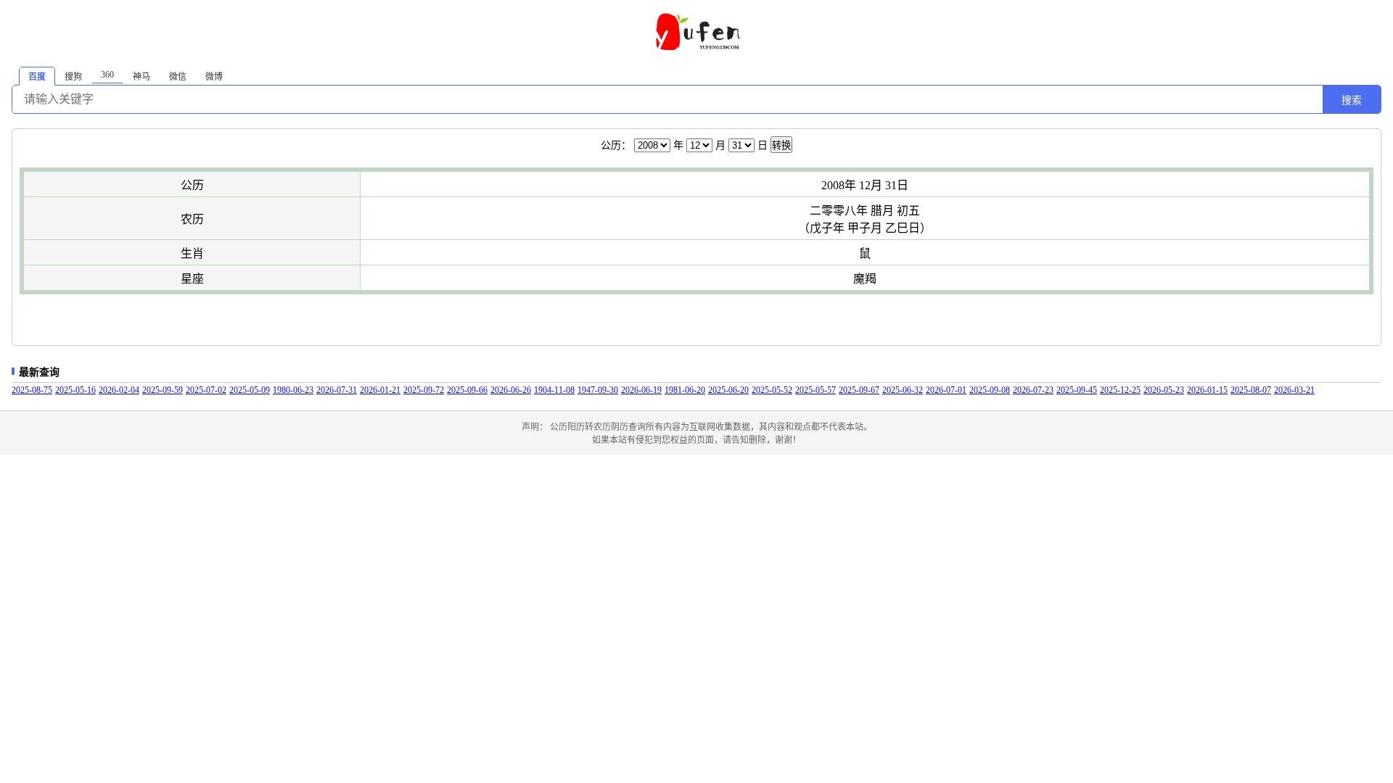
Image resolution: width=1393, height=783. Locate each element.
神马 (141, 77)
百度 (37, 77)
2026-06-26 (510, 390)
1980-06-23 (293, 390)
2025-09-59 (162, 390)
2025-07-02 (206, 390)
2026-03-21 (1294, 390)
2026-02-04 (119, 390)
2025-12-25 (1120, 390)
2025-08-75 (32, 390)
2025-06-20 (728, 390)
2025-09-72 (423, 390)
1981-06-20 (685, 390)
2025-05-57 (815, 390)
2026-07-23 (1033, 390)
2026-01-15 (1207, 390)
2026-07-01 (946, 390)
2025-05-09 (249, 390)
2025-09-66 (467, 390)
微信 (177, 77)
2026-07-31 (336, 390)
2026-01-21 (380, 390)
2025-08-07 (1250, 390)
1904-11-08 (554, 390)
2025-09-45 (1076, 390)
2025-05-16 (75, 390)
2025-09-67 (859, 390)
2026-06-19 (641, 390)
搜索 (1351, 100)
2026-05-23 (1163, 390)
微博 (214, 77)
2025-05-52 (772, 390)
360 (107, 75)
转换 (781, 145)
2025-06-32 (902, 390)
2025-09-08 (989, 390)
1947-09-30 (598, 390)
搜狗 (73, 77)
